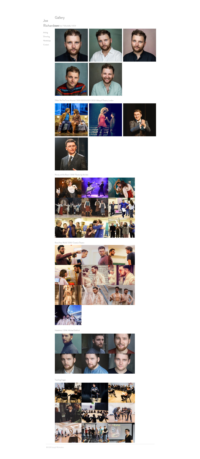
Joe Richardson (51, 23)
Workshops (47, 40)
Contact (46, 44)
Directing (46, 36)
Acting (45, 32)
